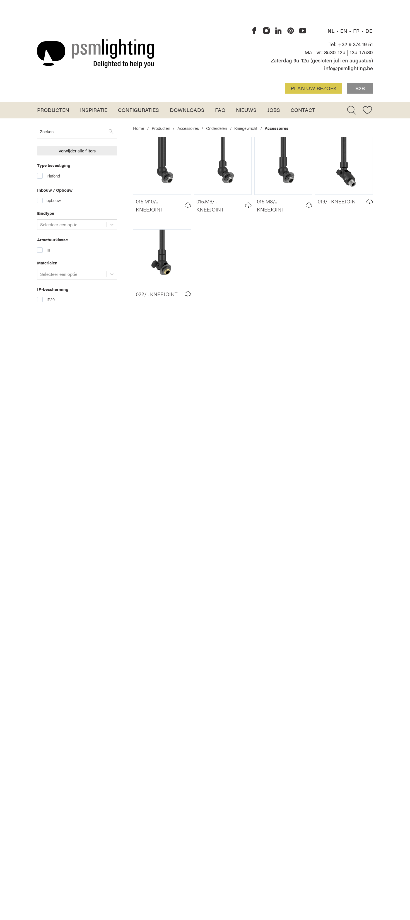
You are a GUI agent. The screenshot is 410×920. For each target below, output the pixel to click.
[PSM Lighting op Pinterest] (290, 31)
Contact (303, 110)
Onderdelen (216, 128)
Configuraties (138, 110)
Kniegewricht (245, 128)
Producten (53, 110)
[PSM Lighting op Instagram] (266, 31)
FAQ (220, 110)
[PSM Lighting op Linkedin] (278, 31)
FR (357, 31)
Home (138, 128)
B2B (360, 88)
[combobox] (40, 224)
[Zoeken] (111, 131)
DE (368, 31)
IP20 (51, 299)
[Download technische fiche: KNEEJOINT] (188, 205)
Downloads (187, 110)
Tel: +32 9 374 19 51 (351, 44)
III (48, 250)
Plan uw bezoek (314, 88)
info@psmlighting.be (348, 68)
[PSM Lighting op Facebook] (254, 31)
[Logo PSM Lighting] (95, 53)
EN (344, 31)
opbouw (54, 200)
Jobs (273, 110)
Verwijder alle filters (77, 151)
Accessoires (188, 128)
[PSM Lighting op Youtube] (302, 31)
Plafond (53, 176)
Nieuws (246, 110)
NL (331, 31)
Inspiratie (93, 110)
